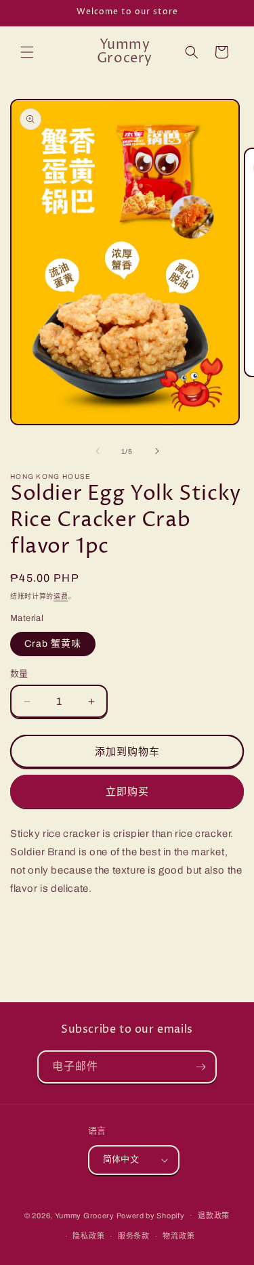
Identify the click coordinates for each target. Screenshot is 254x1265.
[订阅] (200, 1067)
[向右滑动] (157, 451)
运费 (61, 596)
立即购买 (127, 791)
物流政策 (178, 1236)
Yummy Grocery (84, 1215)
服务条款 (134, 1236)
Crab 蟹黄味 (52, 644)
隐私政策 (88, 1236)
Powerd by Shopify (151, 1215)
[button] (27, 52)
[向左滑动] (97, 451)
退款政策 (214, 1216)
